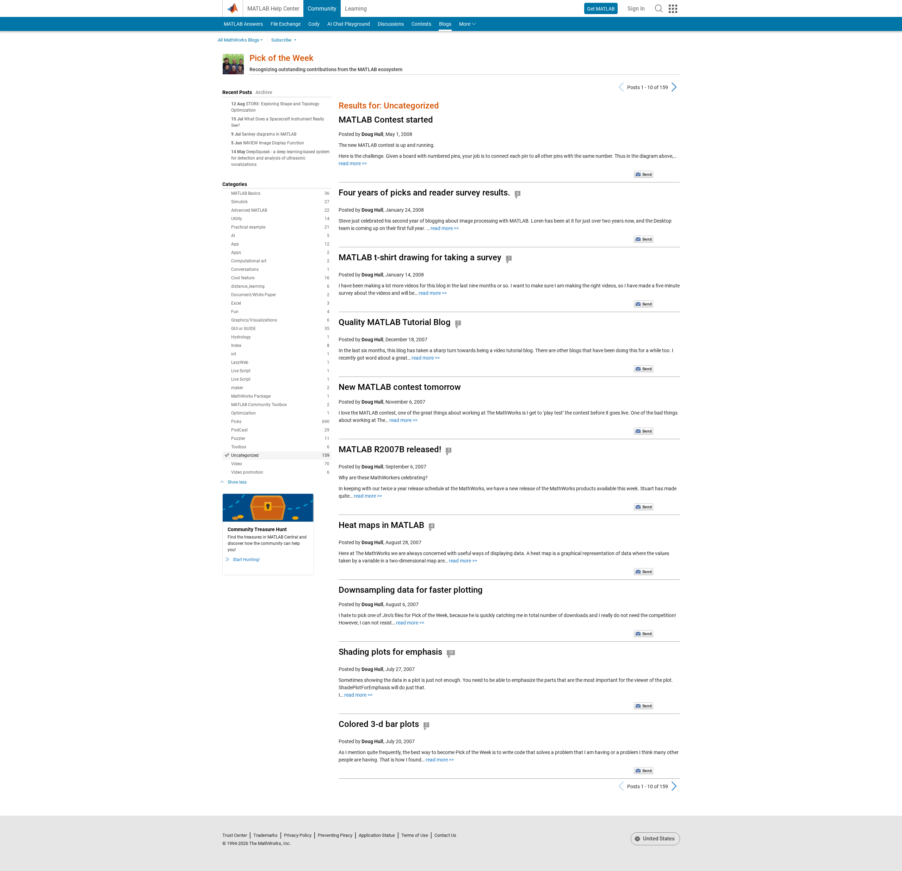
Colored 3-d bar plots (379, 724)
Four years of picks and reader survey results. (424, 193)
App (280, 244)
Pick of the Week (281, 58)
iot (280, 353)
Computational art (280, 261)
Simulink (280, 201)
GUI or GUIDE (280, 328)
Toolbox (280, 446)
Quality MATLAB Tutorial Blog (395, 322)
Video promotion (280, 472)
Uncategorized (280, 455)
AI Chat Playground (348, 24)
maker (280, 387)
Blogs (445, 24)
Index (280, 345)
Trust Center (234, 835)
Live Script (280, 370)
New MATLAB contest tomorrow (400, 387)
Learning (356, 8)
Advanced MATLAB (280, 210)
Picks (280, 421)
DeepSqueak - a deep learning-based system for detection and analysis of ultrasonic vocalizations (280, 158)
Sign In (638, 10)
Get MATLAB (601, 9)
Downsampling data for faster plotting (411, 590)
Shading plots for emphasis (390, 652)
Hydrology (280, 337)
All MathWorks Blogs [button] (238, 40)
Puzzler (280, 438)
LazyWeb (280, 362)
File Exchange (286, 24)
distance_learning (280, 286)
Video (280, 463)
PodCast (280, 430)
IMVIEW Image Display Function (273, 143)
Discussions (391, 24)
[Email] (643, 174)
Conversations (280, 269)
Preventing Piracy (335, 835)
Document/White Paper (280, 294)
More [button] (464, 24)
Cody (314, 24)
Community (322, 8)
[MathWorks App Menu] (673, 9)
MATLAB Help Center (273, 8)
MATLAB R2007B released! (390, 449)
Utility (280, 218)
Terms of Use (414, 835)
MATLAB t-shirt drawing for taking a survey (420, 257)
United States (658, 838)
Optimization (280, 413)
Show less (237, 482)
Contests (421, 24)
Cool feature (280, 277)
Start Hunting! (246, 559)
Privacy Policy (297, 835)
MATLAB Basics (280, 193)
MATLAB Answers (243, 24)
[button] (659, 8)
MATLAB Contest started (386, 120)
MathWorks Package (280, 396)
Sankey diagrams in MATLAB (269, 134)
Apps (280, 252)
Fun (280, 311)
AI (280, 235)
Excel (280, 303)
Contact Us (445, 835)
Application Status (377, 835)
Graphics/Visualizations (280, 320)
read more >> (353, 163)
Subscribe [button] (281, 40)
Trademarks (265, 835)
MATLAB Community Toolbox (280, 404)
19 (451, 652)
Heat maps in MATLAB (381, 525)
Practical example (280, 227)
